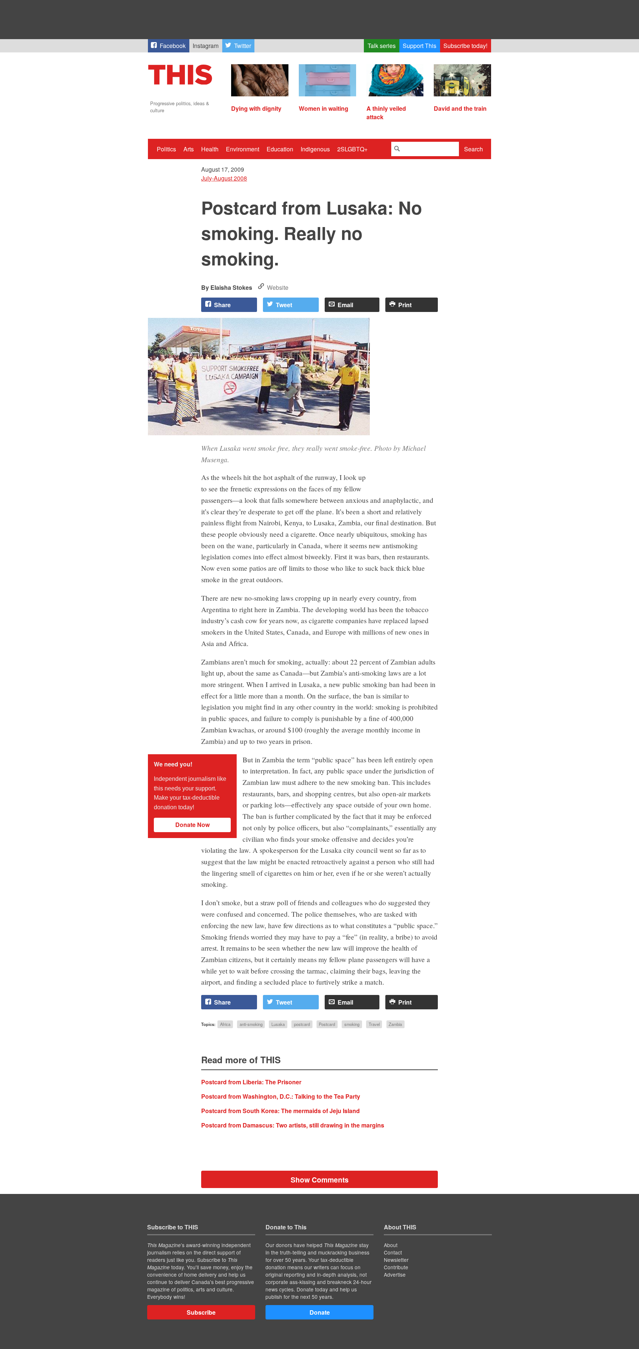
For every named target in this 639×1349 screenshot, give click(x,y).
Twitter (242, 45)
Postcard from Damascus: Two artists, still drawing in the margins (292, 1125)
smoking (351, 1024)
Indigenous (315, 149)
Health (210, 149)
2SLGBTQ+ (352, 149)
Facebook (173, 45)
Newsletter (396, 1259)
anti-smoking (251, 1024)
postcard (302, 1024)
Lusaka (278, 1024)
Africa (225, 1024)
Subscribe (201, 1312)
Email (345, 305)
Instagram (206, 45)
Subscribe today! (465, 45)
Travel (374, 1024)
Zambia (395, 1024)
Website (277, 287)
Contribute (396, 1267)
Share (222, 305)
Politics (166, 149)
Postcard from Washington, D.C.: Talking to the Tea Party (280, 1096)
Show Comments (320, 1179)
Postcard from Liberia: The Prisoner (251, 1082)
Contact (393, 1252)
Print (405, 305)
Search (473, 149)
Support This (419, 45)
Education (280, 149)
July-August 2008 (224, 178)
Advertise (395, 1274)
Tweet (284, 305)
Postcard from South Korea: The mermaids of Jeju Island (280, 1110)
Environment (242, 149)
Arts (188, 149)
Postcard (327, 1024)
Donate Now (192, 824)
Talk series (382, 45)
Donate (320, 1312)
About (391, 1245)
